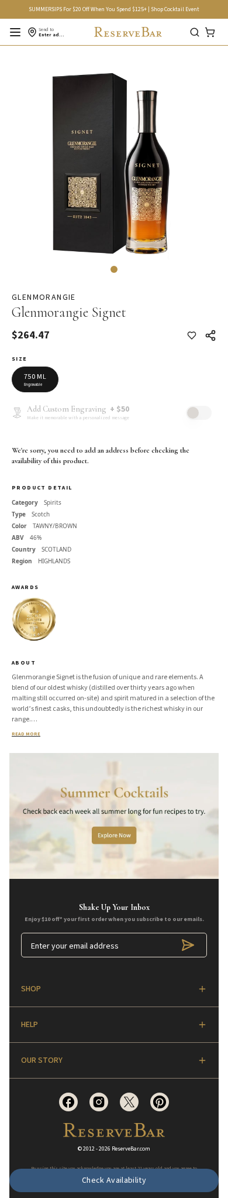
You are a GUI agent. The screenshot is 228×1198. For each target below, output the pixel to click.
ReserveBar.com (131, 1149)
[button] (114, 269)
